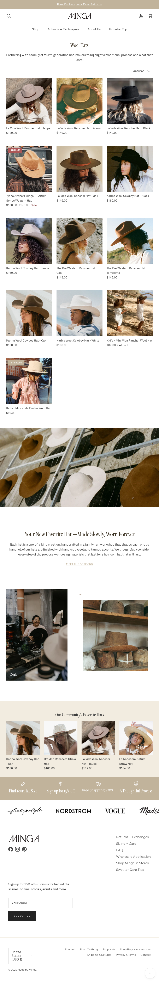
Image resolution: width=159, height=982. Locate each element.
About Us (94, 29)
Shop (35, 29)
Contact (146, 954)
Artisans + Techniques (63, 29)
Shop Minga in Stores (132, 863)
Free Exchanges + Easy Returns (79, 4)
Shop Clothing (89, 949)
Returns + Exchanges (132, 837)
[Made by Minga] (80, 16)
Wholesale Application (133, 857)
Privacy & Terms (126, 954)
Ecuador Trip (118, 29)
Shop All (70, 949)
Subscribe (22, 915)
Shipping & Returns (99, 954)
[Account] (140, 15)
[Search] (8, 15)
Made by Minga (27, 969)
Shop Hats (108, 949)
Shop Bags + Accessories (135, 949)
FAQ (119, 850)
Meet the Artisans (79, 564)
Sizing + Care (126, 844)
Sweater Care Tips (130, 870)
